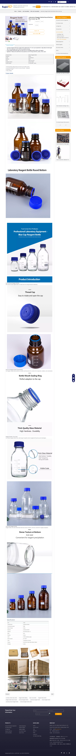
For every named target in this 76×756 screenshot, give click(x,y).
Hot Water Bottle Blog (37, 736)
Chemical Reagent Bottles (23, 699)
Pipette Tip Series (60, 35)
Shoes (57, 50)
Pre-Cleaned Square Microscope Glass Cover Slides (63, 89)
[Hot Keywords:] (68, 2)
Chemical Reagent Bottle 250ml (26, 701)
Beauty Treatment (8, 731)
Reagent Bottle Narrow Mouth (11, 699)
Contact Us (35, 734)
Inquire (35, 30)
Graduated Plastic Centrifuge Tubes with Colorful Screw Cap (63, 122)
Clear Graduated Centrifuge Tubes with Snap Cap (63, 73)
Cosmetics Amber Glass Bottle (11, 697)
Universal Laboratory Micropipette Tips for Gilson (63, 105)
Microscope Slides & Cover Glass (63, 37)
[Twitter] (53, 2)
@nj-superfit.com (58, 729)
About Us (34, 730)
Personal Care (59, 29)
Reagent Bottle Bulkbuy (23, 697)
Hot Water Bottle (59, 23)
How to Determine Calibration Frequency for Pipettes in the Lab (63, 159)
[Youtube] (55, 2)
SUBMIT (58, 713)
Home (34, 725)
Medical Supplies (59, 44)
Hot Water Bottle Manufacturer (62, 53)
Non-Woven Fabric (59, 47)
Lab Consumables (59, 32)
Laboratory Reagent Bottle (35, 699)
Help (34, 729)
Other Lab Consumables (61, 39)
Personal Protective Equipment (62, 20)
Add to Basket (36, 33)
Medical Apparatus (59, 41)
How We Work (35, 727)
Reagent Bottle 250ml (42, 697)
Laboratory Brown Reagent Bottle (12, 701)
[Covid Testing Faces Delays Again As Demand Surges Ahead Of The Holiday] (63, 138)
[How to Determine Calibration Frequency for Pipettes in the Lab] (63, 152)
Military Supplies (22, 729)
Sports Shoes (21, 732)
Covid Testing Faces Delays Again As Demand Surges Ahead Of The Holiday (63, 143)
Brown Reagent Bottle (46, 699)
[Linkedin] (51, 2)
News (34, 732)
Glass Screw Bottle (32, 697)
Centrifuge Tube (60, 34)
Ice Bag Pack (58, 26)
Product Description (10, 45)
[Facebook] (49, 2)
